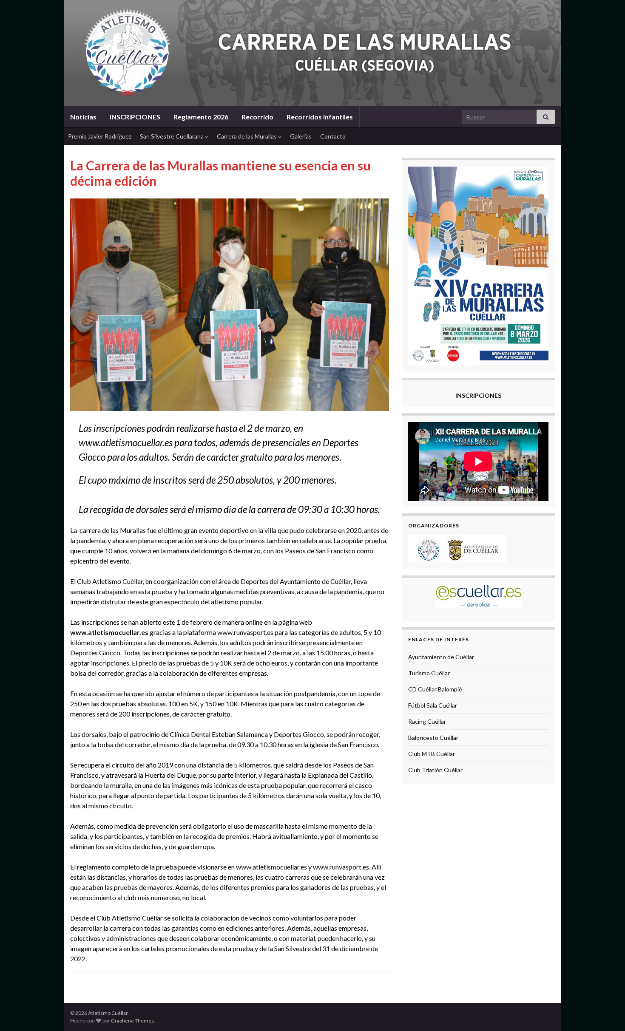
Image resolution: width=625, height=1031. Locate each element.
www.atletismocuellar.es (126, 442)
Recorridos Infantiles (320, 117)
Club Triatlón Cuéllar (435, 769)
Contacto (333, 136)
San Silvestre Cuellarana (172, 136)
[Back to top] (605, 1012)
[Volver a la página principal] (312, 53)
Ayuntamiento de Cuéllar (441, 656)
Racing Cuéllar (427, 721)
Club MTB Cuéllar (431, 753)
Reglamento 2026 (200, 117)
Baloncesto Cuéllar (433, 737)
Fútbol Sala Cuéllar (432, 705)
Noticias (83, 117)
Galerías (301, 136)
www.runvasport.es (245, 632)
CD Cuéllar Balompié (435, 689)
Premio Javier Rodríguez (99, 136)
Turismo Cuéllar (429, 673)
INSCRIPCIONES (135, 117)
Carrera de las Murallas (247, 136)
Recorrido (257, 117)
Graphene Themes (132, 1020)
